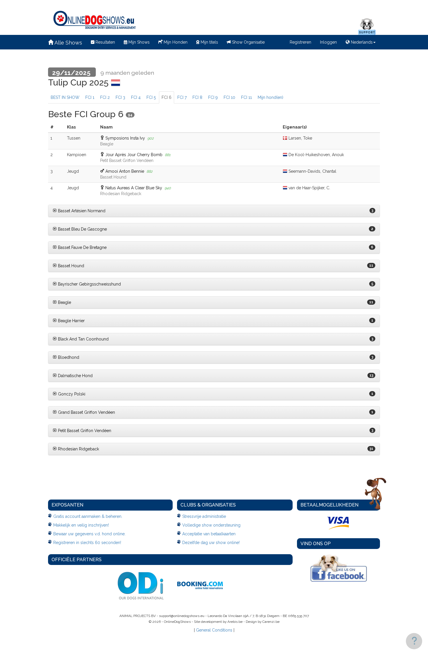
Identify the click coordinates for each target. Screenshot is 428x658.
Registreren (300, 42)
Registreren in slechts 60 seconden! (87, 542)
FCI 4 (136, 97)
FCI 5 (151, 97)
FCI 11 (246, 97)
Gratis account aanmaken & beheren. (87, 516)
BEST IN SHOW (65, 97)
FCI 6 (166, 97)
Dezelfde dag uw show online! (211, 542)
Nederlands (361, 42)
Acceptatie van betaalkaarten (209, 534)
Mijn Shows (138, 42)
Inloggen (328, 42)
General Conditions (214, 630)
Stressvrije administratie (204, 516)
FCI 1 (89, 97)
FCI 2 (105, 97)
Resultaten (104, 42)
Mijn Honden (175, 42)
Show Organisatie (248, 42)
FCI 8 (197, 97)
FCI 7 (182, 97)
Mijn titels (208, 42)
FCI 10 (229, 97)
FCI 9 (213, 97)
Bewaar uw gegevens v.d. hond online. (89, 534)
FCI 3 (120, 97)
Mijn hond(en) (270, 97)
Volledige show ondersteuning (211, 525)
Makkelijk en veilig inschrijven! (81, 525)
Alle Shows (67, 43)
